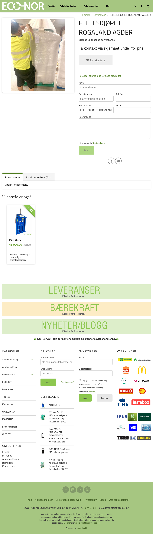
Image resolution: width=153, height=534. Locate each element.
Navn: (81, 357)
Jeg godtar (93, 142)
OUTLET (6, 434)
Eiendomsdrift (8, 374)
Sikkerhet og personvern (69, 499)
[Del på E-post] (118, 161)
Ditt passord (46, 368)
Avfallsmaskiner (91, 5)
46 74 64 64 (89, 508)
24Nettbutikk (81, 528)
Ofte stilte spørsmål (119, 499)
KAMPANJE (7, 419)
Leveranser (7, 389)
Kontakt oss (7, 404)
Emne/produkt (85, 105)
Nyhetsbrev (91, 499)
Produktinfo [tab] (11, 177)
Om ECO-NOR (9, 411)
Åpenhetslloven (10, 459)
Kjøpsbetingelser (44, 499)
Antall (118, 105)
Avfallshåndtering (68, 5)
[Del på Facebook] (111, 161)
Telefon (119, 94)
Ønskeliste (97, 60)
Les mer (104, 397)
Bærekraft (7, 462)
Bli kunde (7, 455)
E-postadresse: (86, 368)
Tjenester (6, 396)
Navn (81, 82)
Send (86, 150)
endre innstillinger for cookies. (88, 522)
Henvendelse (85, 116)
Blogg (103, 499)
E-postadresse (85, 94)
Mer (108, 5)
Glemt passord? (67, 382)
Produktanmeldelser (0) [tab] (37, 177)
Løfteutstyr (7, 381)
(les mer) (92, 391)
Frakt (29, 499)
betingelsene (99, 142)
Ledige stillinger (9, 426)
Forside (51, 5)
